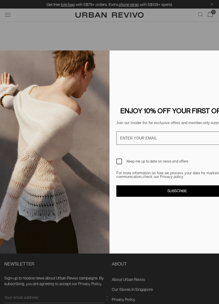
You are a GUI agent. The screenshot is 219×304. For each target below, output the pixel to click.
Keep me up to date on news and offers (157, 161)
